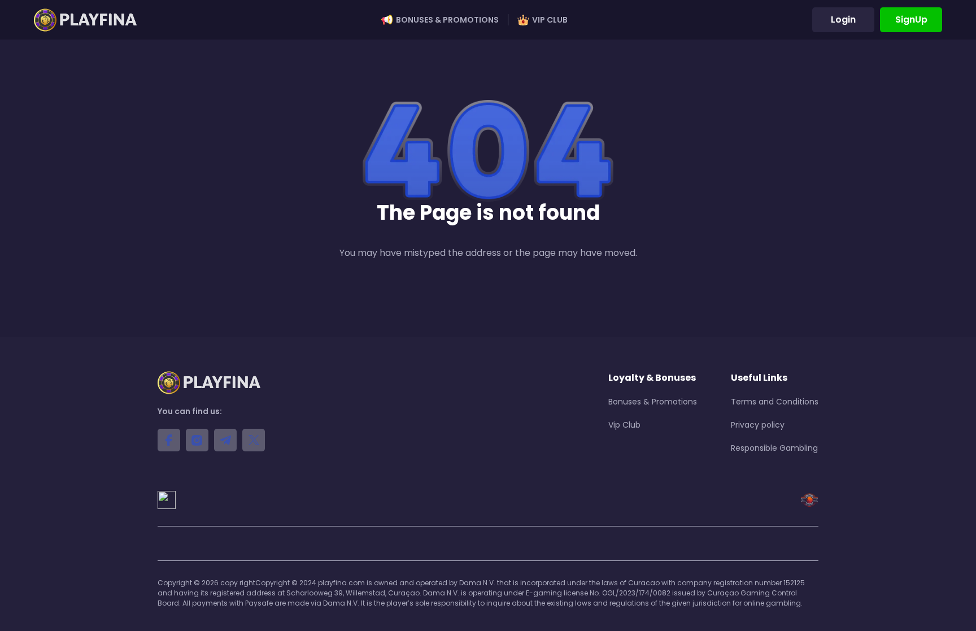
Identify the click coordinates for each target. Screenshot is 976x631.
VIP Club (550, 19)
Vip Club (624, 424)
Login (843, 19)
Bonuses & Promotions (447, 19)
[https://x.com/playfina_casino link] (253, 440)
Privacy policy (758, 424)
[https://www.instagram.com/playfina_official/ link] (197, 440)
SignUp (911, 19)
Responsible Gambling (774, 448)
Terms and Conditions (774, 401)
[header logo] (85, 20)
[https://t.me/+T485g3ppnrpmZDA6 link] (225, 440)
